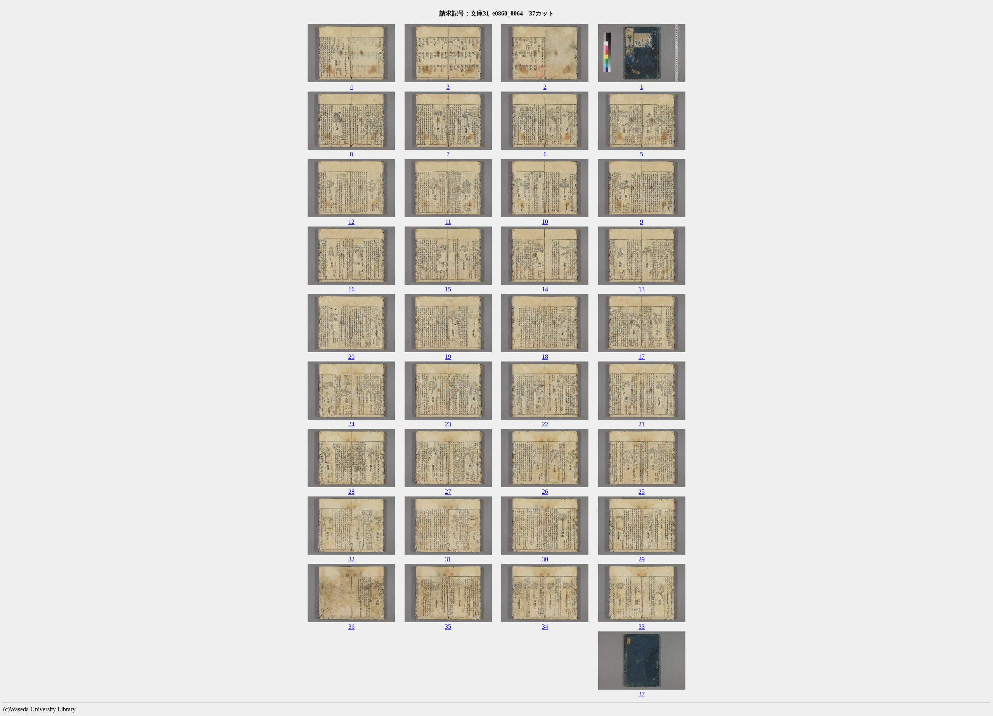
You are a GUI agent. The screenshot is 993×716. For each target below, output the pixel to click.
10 (545, 221)
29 (641, 559)
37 (641, 694)
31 (448, 559)
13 (641, 289)
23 (448, 424)
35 (448, 626)
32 (351, 559)
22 (545, 424)
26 (545, 491)
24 (351, 424)
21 (641, 424)
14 (545, 289)
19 (448, 356)
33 (641, 626)
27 (448, 491)
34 (545, 626)
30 (545, 559)
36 (351, 626)
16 (351, 289)
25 (641, 491)
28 (351, 491)
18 (545, 356)
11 (448, 221)
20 (351, 356)
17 (641, 356)
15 (448, 289)
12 (351, 221)
